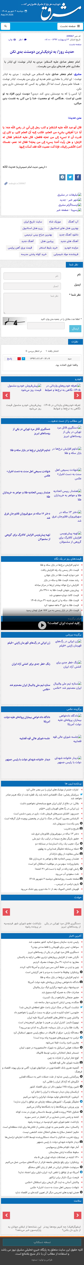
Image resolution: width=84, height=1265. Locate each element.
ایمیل (77, 285)
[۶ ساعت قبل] (66, 670)
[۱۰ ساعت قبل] (62, 1214)
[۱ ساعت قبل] (66, 744)
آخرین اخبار (75, 936)
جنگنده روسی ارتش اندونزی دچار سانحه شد (56, 1002)
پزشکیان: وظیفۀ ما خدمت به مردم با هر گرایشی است (52, 972)
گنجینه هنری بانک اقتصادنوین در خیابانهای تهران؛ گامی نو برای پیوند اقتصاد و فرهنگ (42, 1070)
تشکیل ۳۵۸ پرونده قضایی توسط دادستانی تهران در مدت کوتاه (47, 1112)
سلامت (77, 1201)
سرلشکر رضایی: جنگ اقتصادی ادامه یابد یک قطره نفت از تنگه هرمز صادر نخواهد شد (44, 797)
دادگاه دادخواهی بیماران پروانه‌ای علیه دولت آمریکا (27, 719)
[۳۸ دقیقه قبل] (66, 723)
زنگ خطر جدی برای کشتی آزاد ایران (31, 664)
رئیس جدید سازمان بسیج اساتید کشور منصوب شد (54, 942)
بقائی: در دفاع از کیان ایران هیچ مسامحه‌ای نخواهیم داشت (49, 803)
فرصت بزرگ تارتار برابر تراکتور (64, 1177)
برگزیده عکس (74, 709)
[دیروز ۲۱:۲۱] (42, 625)
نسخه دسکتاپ (42, 1242)
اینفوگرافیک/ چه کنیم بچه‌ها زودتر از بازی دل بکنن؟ (62, 1228)
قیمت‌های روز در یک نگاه (67, 559)
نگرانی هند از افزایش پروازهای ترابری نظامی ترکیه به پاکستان (48, 957)
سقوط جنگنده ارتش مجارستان (64, 1152)
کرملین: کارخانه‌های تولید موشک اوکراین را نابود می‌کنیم (51, 1097)
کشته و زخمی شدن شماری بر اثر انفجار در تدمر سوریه (52, 1117)
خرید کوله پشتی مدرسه (33, 254)
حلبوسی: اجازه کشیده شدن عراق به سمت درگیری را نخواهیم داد (46, 1012)
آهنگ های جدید (69, 241)
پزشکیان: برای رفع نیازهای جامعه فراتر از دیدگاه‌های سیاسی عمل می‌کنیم (42, 1162)
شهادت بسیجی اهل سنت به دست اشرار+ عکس (28, 473)
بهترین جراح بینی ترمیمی (38, 235)
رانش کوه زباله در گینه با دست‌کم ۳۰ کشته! (57, 869)
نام (79, 274)
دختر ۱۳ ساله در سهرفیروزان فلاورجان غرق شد (27, 515)
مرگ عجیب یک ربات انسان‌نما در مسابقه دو (57, 844)
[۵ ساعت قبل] (66, 649)
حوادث (77, 897)
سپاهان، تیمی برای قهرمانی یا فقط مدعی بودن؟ (55, 947)
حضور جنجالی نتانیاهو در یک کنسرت (61, 997)
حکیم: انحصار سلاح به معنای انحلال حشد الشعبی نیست (51, 1132)
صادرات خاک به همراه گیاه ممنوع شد (60, 992)
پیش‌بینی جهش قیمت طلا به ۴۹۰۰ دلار (59, 590)
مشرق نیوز (52, 10)
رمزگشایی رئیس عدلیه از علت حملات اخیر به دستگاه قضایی (49, 1077)
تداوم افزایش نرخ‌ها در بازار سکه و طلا (30, 450)
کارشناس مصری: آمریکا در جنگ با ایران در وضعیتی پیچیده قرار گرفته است (41, 818)
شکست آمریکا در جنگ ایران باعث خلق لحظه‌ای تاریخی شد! (49, 1007)
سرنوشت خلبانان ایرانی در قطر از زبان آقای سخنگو (53, 1167)
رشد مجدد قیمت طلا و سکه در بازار (61, 580)
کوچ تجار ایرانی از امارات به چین (63, 1058)
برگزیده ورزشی (73, 635)
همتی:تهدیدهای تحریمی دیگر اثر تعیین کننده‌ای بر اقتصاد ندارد (47, 1192)
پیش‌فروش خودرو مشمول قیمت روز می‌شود (23, 407)
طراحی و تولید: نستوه (42, 1260)
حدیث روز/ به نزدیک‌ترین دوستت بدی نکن (42, 52)
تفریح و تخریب (71, 829)
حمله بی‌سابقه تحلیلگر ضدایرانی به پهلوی (58, 849)
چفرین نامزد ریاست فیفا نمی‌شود (62, 1043)
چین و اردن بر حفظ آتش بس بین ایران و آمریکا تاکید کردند (49, 967)
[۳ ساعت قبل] (66, 477)
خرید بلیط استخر (48, 248)
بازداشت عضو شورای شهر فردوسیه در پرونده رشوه (22, 925)
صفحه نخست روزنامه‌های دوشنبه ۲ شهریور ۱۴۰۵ (54, 879)
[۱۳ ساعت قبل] (22, 1214)
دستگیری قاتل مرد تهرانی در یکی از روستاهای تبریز (31, 431)
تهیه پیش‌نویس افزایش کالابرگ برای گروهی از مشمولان (27, 537)
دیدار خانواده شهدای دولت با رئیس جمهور (27, 759)
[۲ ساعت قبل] (66, 766)
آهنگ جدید (27, 241)
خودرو (78, 379)
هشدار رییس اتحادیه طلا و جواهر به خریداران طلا (26, 494)
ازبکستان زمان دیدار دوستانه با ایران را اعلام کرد (55, 1092)
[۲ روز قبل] (62, 393)
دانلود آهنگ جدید (68, 235)
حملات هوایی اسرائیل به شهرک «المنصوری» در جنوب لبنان (49, 1048)
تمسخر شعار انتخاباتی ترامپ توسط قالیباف (57, 1053)
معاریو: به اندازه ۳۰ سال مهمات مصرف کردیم (56, 962)
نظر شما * (75, 295)
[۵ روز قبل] (22, 393)
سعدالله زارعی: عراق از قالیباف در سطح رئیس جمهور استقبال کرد (46, 1033)
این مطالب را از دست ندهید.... (64, 421)
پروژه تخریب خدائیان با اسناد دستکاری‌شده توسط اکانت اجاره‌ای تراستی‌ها (42, 1137)
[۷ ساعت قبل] (66, 499)
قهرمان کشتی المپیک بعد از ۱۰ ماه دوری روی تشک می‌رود (50, 889)
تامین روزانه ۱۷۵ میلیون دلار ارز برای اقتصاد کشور (54, 1087)
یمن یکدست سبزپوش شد (66, 824)
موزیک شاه (55, 222)
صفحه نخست (68, 26)
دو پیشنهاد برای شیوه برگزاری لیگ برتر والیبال (56, 987)
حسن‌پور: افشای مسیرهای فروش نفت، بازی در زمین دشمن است (46, 814)
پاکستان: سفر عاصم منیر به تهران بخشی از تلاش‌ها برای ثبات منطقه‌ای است (41, 1127)
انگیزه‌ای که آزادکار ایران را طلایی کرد (61, 1082)
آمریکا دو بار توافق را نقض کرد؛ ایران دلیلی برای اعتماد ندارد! (48, 1172)
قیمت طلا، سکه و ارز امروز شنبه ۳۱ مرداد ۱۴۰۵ (55, 600)
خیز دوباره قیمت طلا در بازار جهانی (61, 575)
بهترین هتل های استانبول (64, 228)
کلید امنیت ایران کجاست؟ (64, 623)
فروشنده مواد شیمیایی (66, 254)
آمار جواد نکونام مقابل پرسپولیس (62, 1147)
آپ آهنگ (73, 222)
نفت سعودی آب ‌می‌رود (67, 874)
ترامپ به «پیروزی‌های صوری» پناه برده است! (56, 1038)
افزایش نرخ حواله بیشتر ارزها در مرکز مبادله (57, 585)
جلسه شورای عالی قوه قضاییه (35, 738)
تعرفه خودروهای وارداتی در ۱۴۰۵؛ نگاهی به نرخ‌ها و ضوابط (62, 407)
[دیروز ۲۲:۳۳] (66, 541)
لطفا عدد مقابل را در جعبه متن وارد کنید (61, 319)
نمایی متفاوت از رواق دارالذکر (64, 854)
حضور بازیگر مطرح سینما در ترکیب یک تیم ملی (55, 839)
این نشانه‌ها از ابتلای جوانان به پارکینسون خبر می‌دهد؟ (24, 1228)
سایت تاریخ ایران (33, 222)
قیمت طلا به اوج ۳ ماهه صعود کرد (61, 605)
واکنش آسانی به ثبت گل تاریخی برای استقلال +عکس (52, 1182)
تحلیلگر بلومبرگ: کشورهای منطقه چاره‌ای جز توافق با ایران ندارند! (46, 1102)
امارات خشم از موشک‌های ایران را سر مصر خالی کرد (52, 790)
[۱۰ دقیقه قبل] (66, 435)
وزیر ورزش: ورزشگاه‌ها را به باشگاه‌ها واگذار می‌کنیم (53, 1107)
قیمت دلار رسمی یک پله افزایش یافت (60, 570)
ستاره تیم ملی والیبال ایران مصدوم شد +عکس (30, 687)
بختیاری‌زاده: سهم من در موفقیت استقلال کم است (53, 864)
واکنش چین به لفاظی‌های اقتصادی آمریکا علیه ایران (53, 1018)
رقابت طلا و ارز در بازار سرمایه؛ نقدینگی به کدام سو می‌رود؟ (49, 1028)
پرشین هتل (47, 241)
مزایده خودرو (71, 248)
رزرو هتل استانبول (32, 228)
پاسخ (9, 359)
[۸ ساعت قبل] (66, 520)
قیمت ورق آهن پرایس (20, 248)
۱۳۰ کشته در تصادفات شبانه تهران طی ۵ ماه (56, 1157)
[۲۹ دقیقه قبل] (66, 456)
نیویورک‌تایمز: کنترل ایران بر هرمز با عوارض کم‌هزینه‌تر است (48, 1022)
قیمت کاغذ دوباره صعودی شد (64, 595)
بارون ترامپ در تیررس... (66, 884)
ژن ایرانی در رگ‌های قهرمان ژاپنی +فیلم (29, 643)
